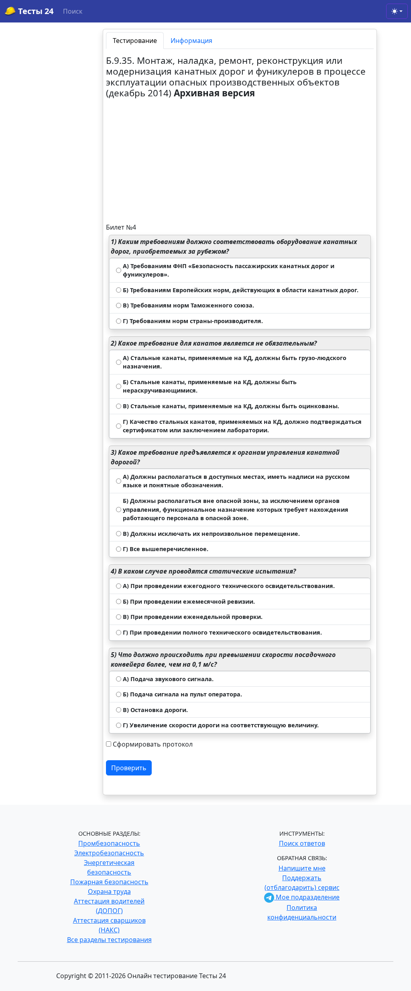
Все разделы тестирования (109, 939)
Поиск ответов (302, 843)
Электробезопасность (109, 853)
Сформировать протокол (153, 744)
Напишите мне (302, 868)
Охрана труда (109, 891)
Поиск (72, 11)
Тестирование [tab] (135, 40)
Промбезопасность (109, 843)
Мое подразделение (307, 897)
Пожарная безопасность (109, 881)
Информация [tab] (191, 40)
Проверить (128, 767)
